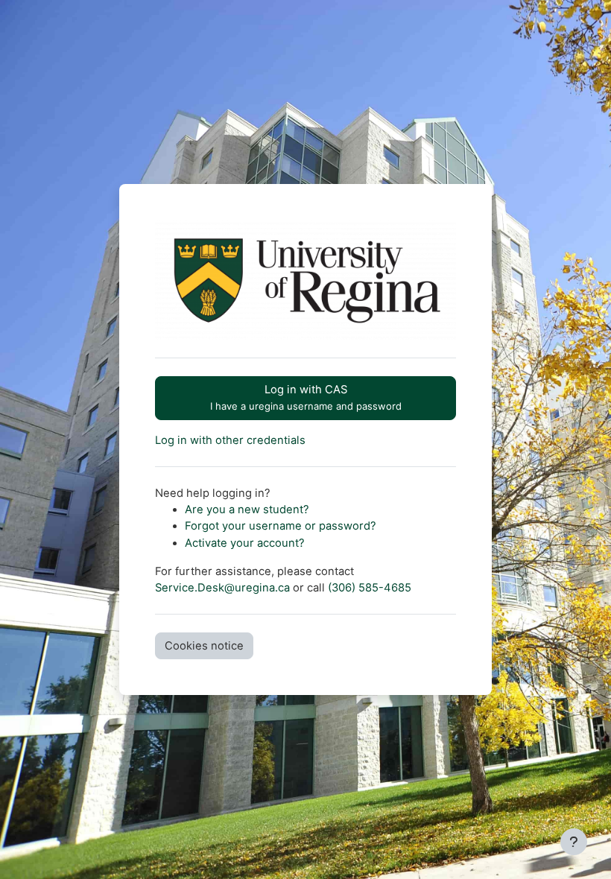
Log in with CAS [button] (306, 397)
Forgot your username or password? (280, 526)
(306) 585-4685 (369, 587)
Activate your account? (245, 543)
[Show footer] (573, 841)
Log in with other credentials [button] (230, 440)
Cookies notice (204, 646)
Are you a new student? (247, 509)
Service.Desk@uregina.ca (222, 587)
